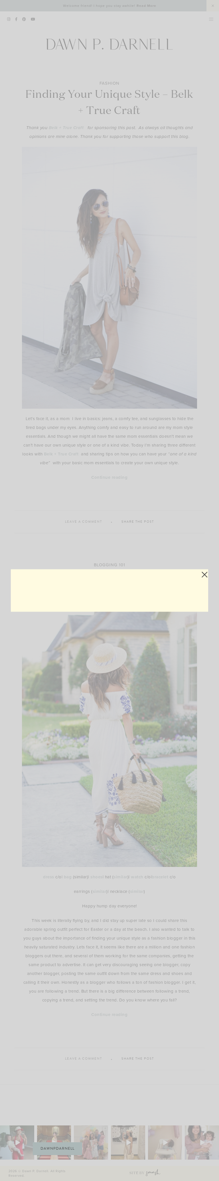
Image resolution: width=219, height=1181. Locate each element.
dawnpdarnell (57, 1148)
